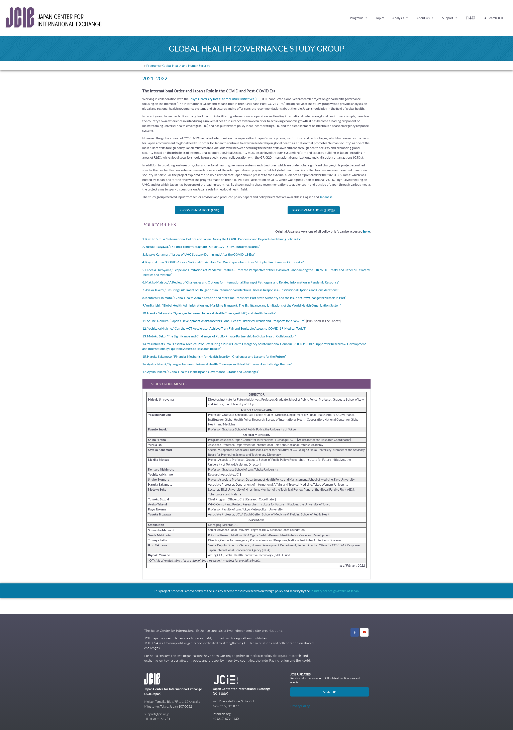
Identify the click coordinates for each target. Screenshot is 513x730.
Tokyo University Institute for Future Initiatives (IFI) (225, 99)
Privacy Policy (300, 706)
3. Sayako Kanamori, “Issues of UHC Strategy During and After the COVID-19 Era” (198, 254)
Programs (356, 18)
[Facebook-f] (354, 632)
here (366, 231)
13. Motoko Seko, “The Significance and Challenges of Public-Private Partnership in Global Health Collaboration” (219, 336)
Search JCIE (496, 18)
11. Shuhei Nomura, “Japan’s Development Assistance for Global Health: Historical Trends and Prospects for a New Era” (223, 321)
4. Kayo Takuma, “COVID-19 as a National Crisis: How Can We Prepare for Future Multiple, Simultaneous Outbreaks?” (223, 262)
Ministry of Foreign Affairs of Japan (334, 591)
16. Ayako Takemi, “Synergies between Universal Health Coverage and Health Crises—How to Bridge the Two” (217, 364)
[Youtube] (364, 632)
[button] (256, 384)
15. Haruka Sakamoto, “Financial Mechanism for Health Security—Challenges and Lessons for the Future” (214, 356)
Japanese (326, 197)
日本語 (470, 18)
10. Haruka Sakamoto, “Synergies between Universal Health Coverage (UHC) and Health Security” (209, 313)
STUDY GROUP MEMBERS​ (170, 384)
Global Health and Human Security (186, 65)
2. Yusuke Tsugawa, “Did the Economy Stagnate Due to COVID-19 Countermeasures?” (201, 246)
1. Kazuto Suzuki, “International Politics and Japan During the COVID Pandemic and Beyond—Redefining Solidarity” (221, 239)
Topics (380, 18)
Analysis (398, 18)
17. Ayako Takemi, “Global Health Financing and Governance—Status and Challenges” (200, 372)
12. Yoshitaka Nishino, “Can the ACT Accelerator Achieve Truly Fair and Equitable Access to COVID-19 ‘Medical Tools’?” (224, 328)
